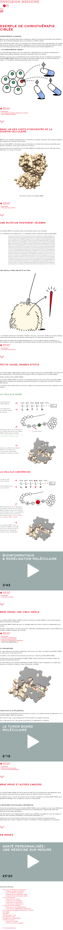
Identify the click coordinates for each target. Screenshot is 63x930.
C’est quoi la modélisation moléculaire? (18, 908)
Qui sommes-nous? (9, 916)
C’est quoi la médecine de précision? (14, 889)
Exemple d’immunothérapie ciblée (16, 896)
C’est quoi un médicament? (14, 904)
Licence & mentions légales (14, 923)
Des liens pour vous (9, 915)
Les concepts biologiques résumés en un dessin (18, 910)
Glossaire (6, 913)
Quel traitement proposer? (15, 892)
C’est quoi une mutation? (14, 902)
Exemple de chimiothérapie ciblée (16, 894)
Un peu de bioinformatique (11, 905)
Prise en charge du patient (15, 891)
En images (6, 911)
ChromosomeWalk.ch (9, 928)
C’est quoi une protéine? (14, 900)
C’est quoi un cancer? (13, 899)
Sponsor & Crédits (12, 921)
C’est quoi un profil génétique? (16, 907)
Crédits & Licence (8, 919)
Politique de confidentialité (11, 918)
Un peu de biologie (9, 897)
